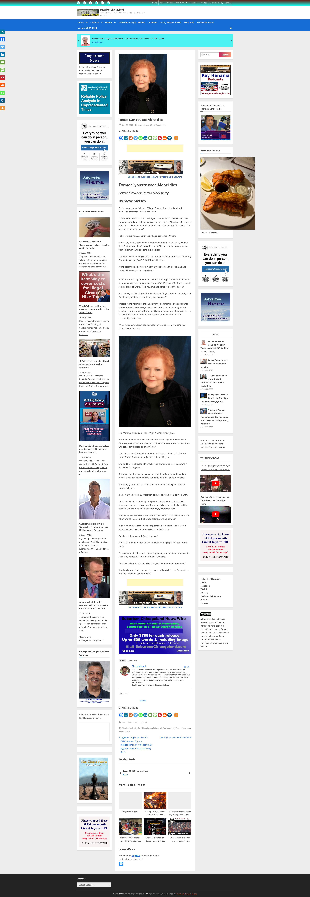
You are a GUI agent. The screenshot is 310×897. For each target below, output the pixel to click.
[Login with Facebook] (121, 864)
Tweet (143, 700)
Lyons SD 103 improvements (135, 771)
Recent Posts (132, 661)
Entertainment (181, 3)
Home (154, 3)
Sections (94, 22)
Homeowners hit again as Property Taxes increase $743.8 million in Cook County (128, 38)
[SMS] (155, 136)
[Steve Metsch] (125, 675)
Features (193, 3)
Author (122, 661)
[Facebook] (121, 136)
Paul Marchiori (169, 728)
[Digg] (169, 136)
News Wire (189, 22)
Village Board (124, 731)
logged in (136, 855)
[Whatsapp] (140, 136)
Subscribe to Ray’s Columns (221, 3)
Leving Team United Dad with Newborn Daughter (213, 363)
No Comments (159, 125)
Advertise (203, 3)
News (162, 3)
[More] (176, 136)
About (81, 22)
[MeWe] (126, 136)
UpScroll (204, 599)
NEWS (216, 334)
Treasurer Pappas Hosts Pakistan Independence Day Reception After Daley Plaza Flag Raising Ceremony (214, 417)
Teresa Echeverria (183, 728)
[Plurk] (131, 136)
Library (108, 22)
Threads (204, 603)
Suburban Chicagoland (112, 9)
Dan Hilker (142, 728)
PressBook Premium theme (186, 894)
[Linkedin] (145, 136)
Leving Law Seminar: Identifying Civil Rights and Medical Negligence (214, 398)
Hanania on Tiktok (205, 22)
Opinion (170, 3)
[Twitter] (135, 136)
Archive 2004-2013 (87, 28)
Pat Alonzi (157, 728)
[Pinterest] (160, 136)
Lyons (149, 728)
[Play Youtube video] (215, 483)
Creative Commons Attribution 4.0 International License (212, 625)
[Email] (150, 136)
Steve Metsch (143, 125)
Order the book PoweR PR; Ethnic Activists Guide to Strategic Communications (212, 443)
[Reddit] (165, 136)
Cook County (97, 42)
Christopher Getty (129, 728)
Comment (152, 22)
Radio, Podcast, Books (170, 22)
